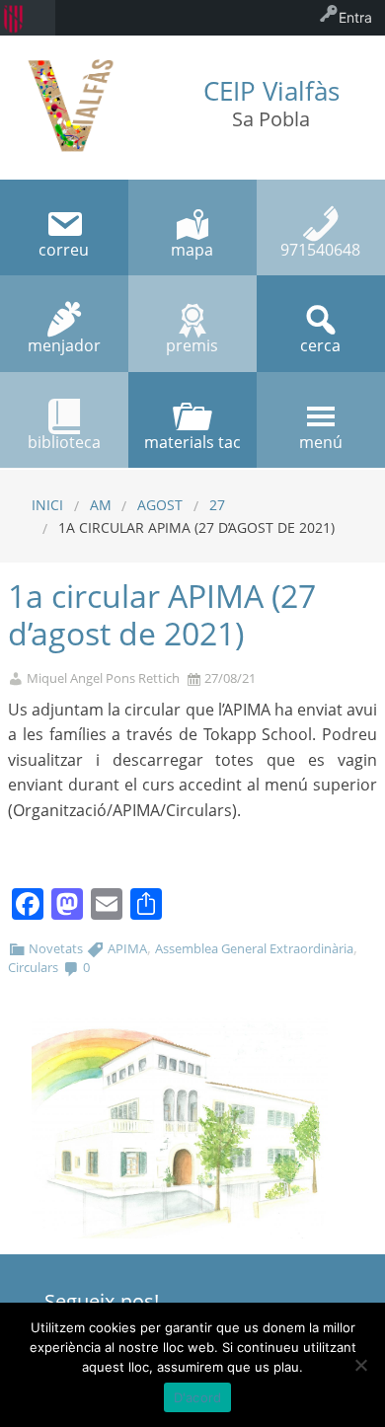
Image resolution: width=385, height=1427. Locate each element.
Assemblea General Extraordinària (254, 948)
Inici (47, 504)
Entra (355, 17)
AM (101, 504)
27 (217, 504)
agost (160, 504)
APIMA (127, 948)
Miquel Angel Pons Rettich (103, 678)
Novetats (56, 948)
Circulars (33, 967)
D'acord (198, 1397)
